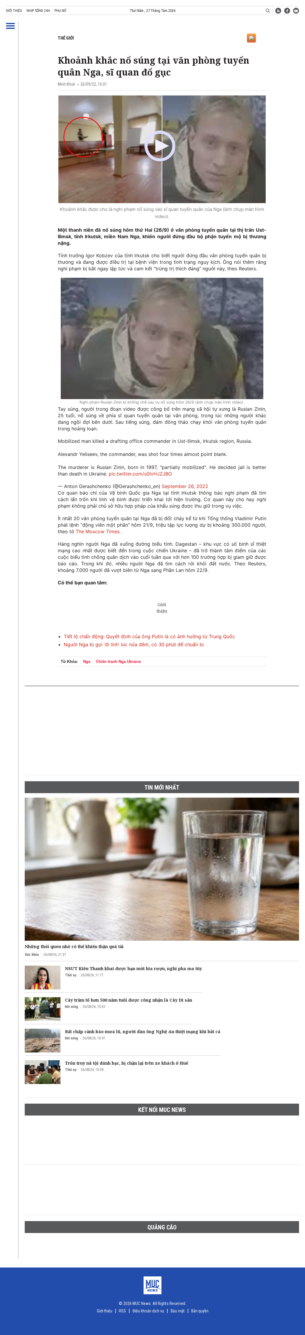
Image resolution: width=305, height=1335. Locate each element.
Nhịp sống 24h (38, 11)
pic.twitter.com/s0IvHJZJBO (140, 474)
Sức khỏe (32, 955)
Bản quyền (199, 1311)
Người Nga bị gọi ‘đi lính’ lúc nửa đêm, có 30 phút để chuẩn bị (134, 644)
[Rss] (278, 11)
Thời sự (70, 975)
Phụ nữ (60, 11)
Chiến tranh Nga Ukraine (118, 661)
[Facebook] (287, 11)
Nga (86, 661)
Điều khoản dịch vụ (148, 1311)
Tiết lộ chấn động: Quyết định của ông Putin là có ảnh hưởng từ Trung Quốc (149, 636)
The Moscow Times (97, 531)
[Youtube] (296, 11)
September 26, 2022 (185, 486)
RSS (122, 1311)
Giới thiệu (14, 11)
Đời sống (71, 1007)
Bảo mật (178, 1311)
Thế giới (66, 38)
